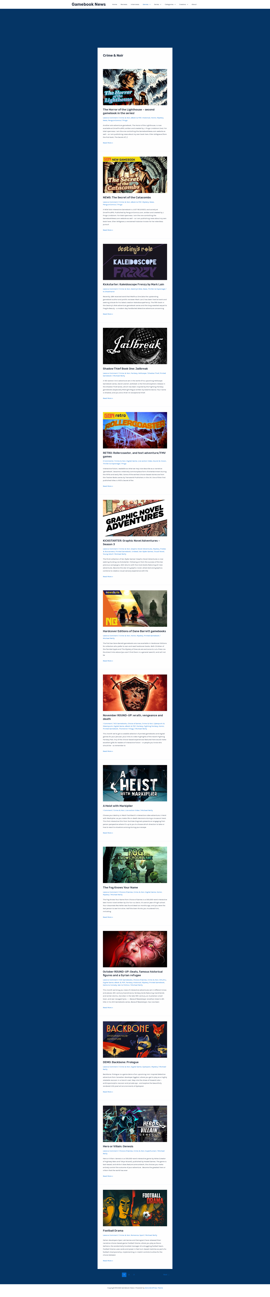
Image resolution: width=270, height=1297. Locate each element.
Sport (142, 1235)
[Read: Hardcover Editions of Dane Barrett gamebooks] (135, 608)
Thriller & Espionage (156, 289)
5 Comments (108, 461)
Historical (146, 118)
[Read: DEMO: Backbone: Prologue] (135, 1039)
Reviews (124, 4)
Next (166, 1274)
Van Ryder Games (146, 551)
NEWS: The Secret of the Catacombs (127, 197)
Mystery (160, 118)
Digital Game (131, 461)
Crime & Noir (124, 118)
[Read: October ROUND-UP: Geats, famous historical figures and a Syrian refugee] (135, 949)
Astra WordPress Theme (154, 1288)
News (105, 120)
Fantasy (134, 373)
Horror (153, 118)
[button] (149, 4)
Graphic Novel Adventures (141, 549)
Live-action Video (145, 461)
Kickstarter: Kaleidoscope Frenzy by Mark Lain (133, 284)
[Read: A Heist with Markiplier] (135, 783)
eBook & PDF (136, 118)
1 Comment (107, 723)
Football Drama (113, 1230)
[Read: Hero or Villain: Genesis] (135, 1124)
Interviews (135, 4)
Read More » (108, 143)
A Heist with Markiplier (118, 806)
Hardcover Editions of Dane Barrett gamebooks (134, 631)
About (194, 4)
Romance (135, 1235)
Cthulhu (162, 980)
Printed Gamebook (123, 551)
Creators (182, 4)
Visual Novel (159, 551)
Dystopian (146, 1067)
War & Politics (123, 985)
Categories (169, 4)
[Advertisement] (135, 24)
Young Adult (108, 554)
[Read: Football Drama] (135, 1208)
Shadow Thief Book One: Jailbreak (125, 368)
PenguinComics (114, 120)
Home (114, 4)
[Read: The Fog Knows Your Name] (135, 865)
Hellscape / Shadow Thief (148, 373)
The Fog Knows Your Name (120, 887)
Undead (135, 551)
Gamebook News (89, 4)
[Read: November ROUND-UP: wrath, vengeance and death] (135, 693)
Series (156, 4)
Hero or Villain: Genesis (118, 1146)
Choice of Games (134, 723)
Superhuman (150, 1151)
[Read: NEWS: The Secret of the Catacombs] (135, 175)
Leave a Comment (110, 118)
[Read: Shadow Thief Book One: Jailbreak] (135, 346)
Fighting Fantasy (151, 726)
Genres (145, 4)
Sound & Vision (159, 461)
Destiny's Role (136, 289)
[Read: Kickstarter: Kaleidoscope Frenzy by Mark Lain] (135, 262)
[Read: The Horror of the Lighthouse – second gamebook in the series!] (135, 87)
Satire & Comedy (110, 985)
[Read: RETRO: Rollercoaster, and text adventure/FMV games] (135, 430)
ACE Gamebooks (120, 723)
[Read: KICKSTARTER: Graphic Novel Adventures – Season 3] (135, 518)
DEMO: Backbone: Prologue (121, 1062)
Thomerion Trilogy (126, 729)
